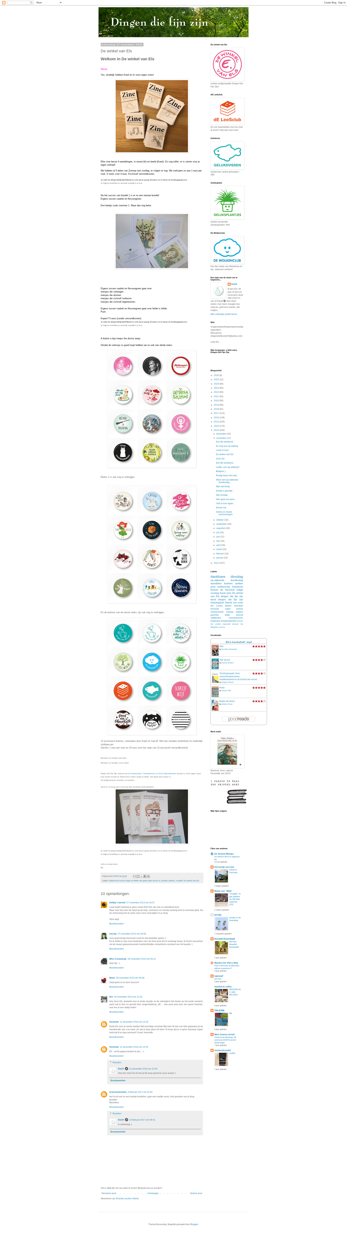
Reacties (117, 1062)
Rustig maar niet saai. (226, 475)
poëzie (239, 609)
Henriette (114, 1022)
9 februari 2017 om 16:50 (140, 1092)
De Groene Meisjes (224, 854)
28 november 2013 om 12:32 (128, 997)
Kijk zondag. (222, 495)
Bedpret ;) (221, 471)
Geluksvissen (136, 773)
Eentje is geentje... (225, 491)
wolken (239, 583)
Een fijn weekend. (225, 441)
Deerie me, (221, 507)
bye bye (217, 979)
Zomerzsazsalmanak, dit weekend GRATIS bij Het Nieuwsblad (225, 1040)
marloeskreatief (222, 1050)
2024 (216, 384)
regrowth (226, 624)
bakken (239, 612)
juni (218, 536)
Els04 (121, 1069)
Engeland (215, 621)
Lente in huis (222, 450)
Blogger (194, 1224)
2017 (216, 413)
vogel (227, 609)
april (218, 545)
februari (220, 553)
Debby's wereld (117, 902)
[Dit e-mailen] (134, 876)
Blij (230, 1013)
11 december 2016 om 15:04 (143, 1069)
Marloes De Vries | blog (226, 963)
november (221, 438)
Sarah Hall (226, 690)
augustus (221, 528)
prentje (218, 915)
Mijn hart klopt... (223, 486)
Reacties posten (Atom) (127, 1198)
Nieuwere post (109, 1193)
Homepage (152, 1193)
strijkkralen (216, 618)
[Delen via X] (141, 876)
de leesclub (227, 589)
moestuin (238, 606)
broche (240, 621)
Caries (219, 606)
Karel (223, 593)
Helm (222, 687)
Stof (221, 646)
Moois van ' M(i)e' (223, 891)
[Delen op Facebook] (145, 876)
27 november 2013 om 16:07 (140, 902)
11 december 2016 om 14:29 (134, 1022)
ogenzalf (218, 976)
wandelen (216, 583)
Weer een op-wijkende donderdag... (227, 481)
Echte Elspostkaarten (167, 773)
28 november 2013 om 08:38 (130, 978)
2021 (216, 396)
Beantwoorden (116, 923)
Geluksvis (237, 586)
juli (218, 532)
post (213, 586)
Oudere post (196, 1193)
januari (220, 558)
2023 (216, 388)
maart (219, 549)
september (221, 524)
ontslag (229, 612)
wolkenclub (223, 586)
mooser (235, 624)
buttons (171, 881)
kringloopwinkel (228, 621)
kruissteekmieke (118, 1092)
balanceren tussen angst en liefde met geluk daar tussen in (134, 881)
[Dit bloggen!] (138, 876)
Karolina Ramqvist (229, 649)
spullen (232, 1053)
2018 (216, 409)
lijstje (227, 615)
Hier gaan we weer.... (226, 499)
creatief (179, 881)
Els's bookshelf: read (239, 642)
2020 (216, 400)
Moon (112, 978)
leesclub (215, 609)
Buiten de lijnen (227, 701)
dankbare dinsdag (227, 577)
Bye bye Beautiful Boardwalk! (234, 944)
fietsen (228, 606)
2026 (216, 375)
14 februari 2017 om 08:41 (142, 1120)
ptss (229, 593)
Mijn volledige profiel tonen (224, 314)
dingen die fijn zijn (230, 599)
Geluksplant (217, 602)
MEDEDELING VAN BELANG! (235, 992)
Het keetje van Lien (224, 867)
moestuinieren (236, 618)
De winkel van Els (191, 881)
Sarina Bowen (228, 663)
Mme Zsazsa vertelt (224, 1034)
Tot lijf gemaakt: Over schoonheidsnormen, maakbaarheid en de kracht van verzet (238, 676)
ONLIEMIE (219, 1010)
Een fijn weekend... (225, 463)
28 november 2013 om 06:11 (142, 959)
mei (218, 541)
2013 (216, 430)
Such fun (220, 458)
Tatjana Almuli (227, 682)
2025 (216, 379)
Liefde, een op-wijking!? (227, 467)
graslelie (221, 627)
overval (239, 615)
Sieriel (228, 602)
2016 (216, 417)
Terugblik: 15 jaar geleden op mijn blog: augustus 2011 (235, 899)
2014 (216, 426)
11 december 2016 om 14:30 (134, 1047)
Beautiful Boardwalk (224, 939)
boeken (228, 583)
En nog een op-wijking (227, 446)
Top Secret (224, 660)
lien (111, 997)
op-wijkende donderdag (227, 580)
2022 (216, 392)
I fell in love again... (225, 503)
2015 (216, 421)
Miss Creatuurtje (118, 959)
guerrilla (215, 615)
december (221, 434)
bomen (215, 589)
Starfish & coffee (223, 986)
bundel (164, 881)
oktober (220, 520)
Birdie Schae (227, 704)
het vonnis (216, 624)
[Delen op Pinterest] (148, 876)
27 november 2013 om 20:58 (132, 934)
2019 (216, 405)
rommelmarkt (217, 612)
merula (113, 934)
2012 (216, 563)
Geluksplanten (149, 773)
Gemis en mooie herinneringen (224, 513)
